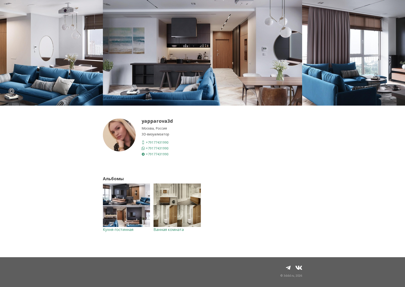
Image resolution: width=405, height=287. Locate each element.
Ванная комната (169, 229)
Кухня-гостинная (118, 229)
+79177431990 (157, 142)
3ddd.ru (289, 275)
